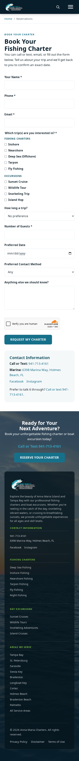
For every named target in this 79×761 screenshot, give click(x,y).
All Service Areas (20, 710)
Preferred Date (14, 245)
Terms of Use (56, 741)
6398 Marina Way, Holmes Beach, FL (32, 540)
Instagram (34, 381)
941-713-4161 (38, 363)
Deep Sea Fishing (20, 567)
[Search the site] (57, 6)
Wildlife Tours (18, 622)
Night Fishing (18, 595)
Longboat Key (18, 683)
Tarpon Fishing (19, 584)
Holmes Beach (18, 694)
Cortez (14, 688)
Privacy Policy (18, 741)
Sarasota (15, 666)
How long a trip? (15, 208)
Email (9, 114)
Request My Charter (28, 339)
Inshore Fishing (19, 573)
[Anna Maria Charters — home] (13, 7)
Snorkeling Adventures (24, 627)
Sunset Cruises (19, 616)
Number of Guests (18, 226)
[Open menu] (71, 7)
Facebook (17, 381)
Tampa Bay (16, 655)
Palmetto (15, 705)
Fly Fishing (16, 589)
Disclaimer (37, 741)
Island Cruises (19, 633)
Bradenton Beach (20, 699)
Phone (9, 96)
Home (8, 18)
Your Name (13, 77)
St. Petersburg (19, 660)
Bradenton (16, 677)
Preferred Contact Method (22, 264)
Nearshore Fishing (21, 578)
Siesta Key (16, 671)
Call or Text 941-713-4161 (39, 446)
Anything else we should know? (26, 282)
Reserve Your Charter (39, 457)
